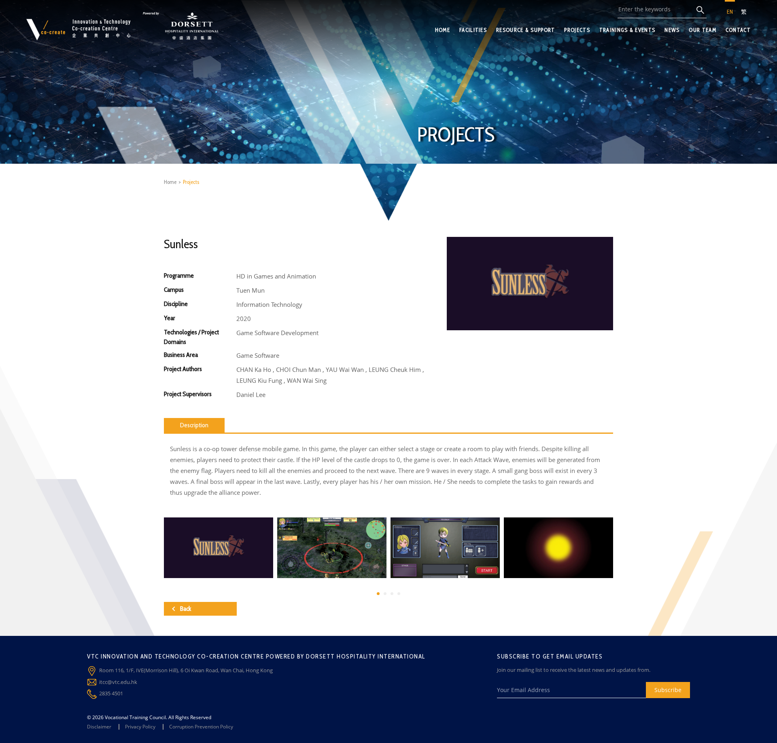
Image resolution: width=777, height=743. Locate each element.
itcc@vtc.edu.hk (118, 682)
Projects (191, 182)
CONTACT (738, 30)
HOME (442, 30)
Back (185, 608)
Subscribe (667, 690)
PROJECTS (577, 30)
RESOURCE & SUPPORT (525, 30)
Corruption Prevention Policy (201, 726)
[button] (378, 593)
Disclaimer (99, 726)
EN (730, 11)
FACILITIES (473, 30)
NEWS (671, 30)
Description (194, 425)
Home (170, 182)
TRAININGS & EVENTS (627, 30)
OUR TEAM (702, 30)
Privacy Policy (140, 726)
